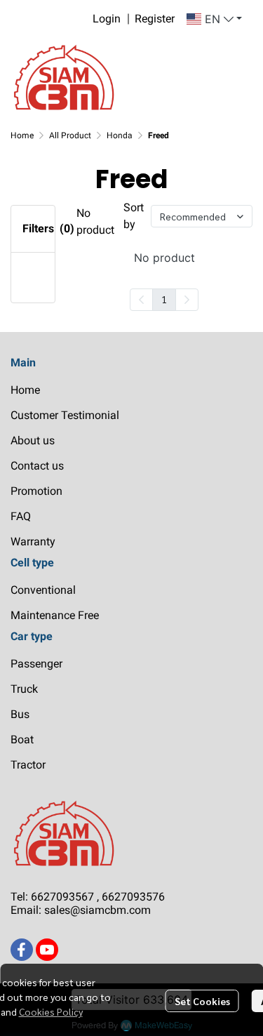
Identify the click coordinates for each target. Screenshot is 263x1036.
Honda (120, 135)
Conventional (43, 590)
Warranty (33, 541)
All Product (70, 135)
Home (22, 135)
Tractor (28, 764)
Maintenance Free (55, 615)
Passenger (36, 663)
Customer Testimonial (65, 415)
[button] (214, 19)
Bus (20, 714)
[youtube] (47, 949)
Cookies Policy (51, 1011)
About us (33, 440)
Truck (24, 689)
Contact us (37, 465)
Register (155, 18)
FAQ (21, 516)
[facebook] (22, 949)
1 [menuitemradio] (164, 299)
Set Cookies (202, 1001)
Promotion (36, 491)
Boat (22, 739)
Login (107, 18)
